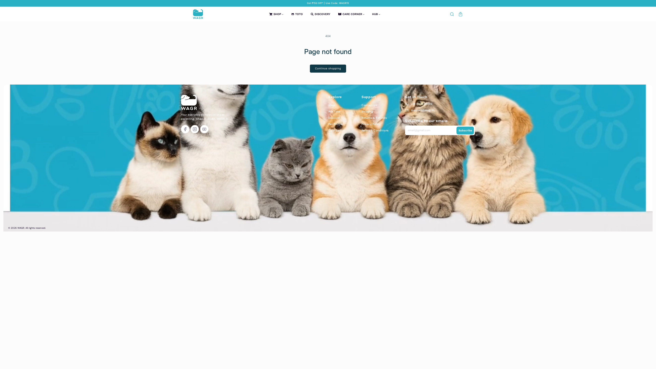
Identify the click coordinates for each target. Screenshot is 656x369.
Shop (331, 105)
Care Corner (336, 130)
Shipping (367, 111)
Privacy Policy (371, 124)
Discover (334, 118)
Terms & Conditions (375, 130)
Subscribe (465, 130)
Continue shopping (328, 68)
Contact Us (369, 105)
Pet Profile (335, 124)
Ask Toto (334, 111)
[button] (452, 14)
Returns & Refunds (374, 118)
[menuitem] (276, 14)
